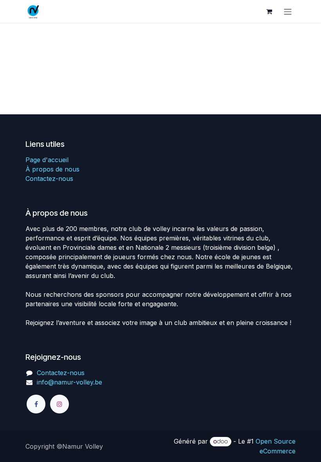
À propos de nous (52, 169)
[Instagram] (59, 404)
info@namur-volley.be (69, 382)
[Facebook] (36, 404)
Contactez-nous (49, 178)
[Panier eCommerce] (269, 11)
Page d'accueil (47, 160)
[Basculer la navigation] (288, 11)
